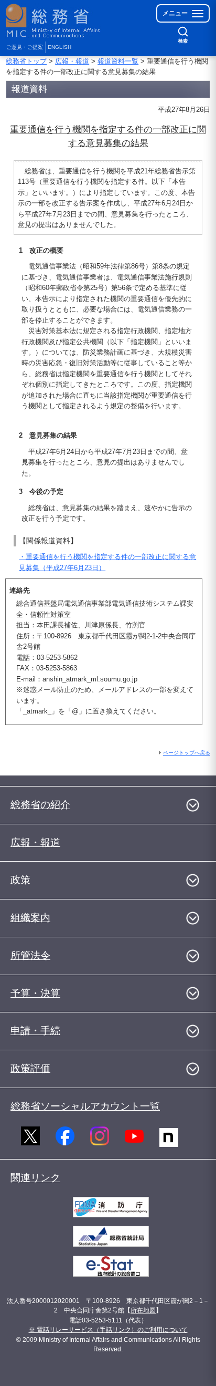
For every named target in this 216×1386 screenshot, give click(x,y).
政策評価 (30, 1068)
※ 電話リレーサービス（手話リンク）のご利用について (108, 1330)
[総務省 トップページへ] (53, 21)
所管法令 (30, 955)
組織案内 (30, 917)
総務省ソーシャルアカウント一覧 (85, 1106)
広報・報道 (72, 61)
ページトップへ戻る (186, 753)
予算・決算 (35, 993)
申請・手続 (35, 1030)
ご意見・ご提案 (24, 47)
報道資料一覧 (118, 61)
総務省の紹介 (40, 804)
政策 (20, 879)
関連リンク (35, 1177)
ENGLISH (59, 47)
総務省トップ (26, 61)
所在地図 (143, 1310)
